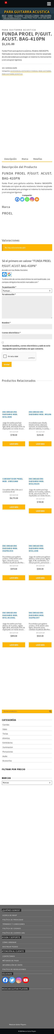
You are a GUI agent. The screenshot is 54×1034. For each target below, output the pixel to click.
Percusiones (8, 751)
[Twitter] (22, 199)
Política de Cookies (12, 928)
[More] (37, 199)
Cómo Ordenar (9, 942)
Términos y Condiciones (14, 924)
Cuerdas (6, 724)
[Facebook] (17, 199)
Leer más (14, 444)
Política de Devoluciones (14, 969)
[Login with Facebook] (4, 274)
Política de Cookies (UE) (14, 933)
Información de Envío (12, 965)
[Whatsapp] (27, 199)
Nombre (6, 322)
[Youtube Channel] (25, 980)
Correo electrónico (11, 332)
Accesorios (16, 71)
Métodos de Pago (11, 960)
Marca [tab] (25, 158)
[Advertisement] (27, 128)
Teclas (5, 733)
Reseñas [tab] (37, 158)
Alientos (6, 738)
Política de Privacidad (13, 920)
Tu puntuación (9, 287)
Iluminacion (8, 747)
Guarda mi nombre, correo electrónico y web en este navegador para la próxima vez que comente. (26, 347)
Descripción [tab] (10, 158)
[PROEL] (11, 87)
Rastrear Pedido (10, 947)
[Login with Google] (9, 274)
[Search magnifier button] (50, 711)
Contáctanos (9, 956)
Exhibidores (8, 742)
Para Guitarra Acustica (12, 74)
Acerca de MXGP (10, 915)
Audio (5, 756)
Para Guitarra (45, 71)
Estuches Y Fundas (29, 71)
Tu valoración (9, 294)
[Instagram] (32, 199)
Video (5, 729)
